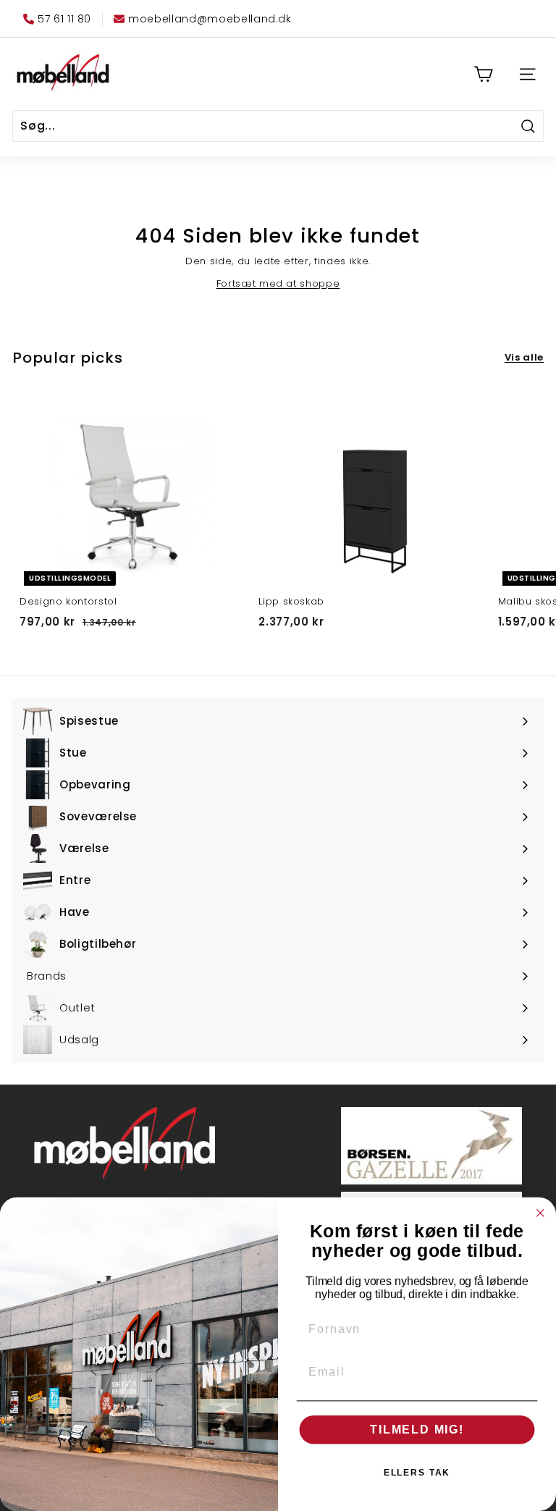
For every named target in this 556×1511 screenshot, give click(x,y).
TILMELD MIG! (417, 1429)
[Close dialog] (540, 1213)
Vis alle (524, 357)
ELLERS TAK (417, 1473)
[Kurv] (483, 74)
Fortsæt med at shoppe (278, 283)
